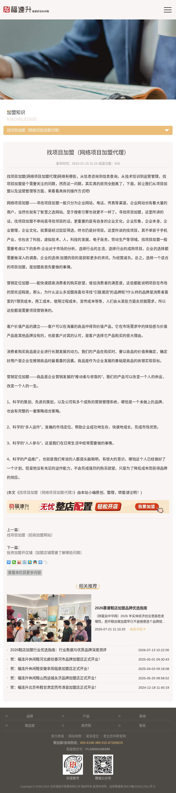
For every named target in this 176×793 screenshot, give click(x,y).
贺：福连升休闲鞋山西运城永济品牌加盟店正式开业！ (54, 678)
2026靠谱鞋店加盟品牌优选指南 (121, 608)
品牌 (30, 716)
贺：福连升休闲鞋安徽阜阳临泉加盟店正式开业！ (50, 669)
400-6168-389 (90, 743)
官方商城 (57, 736)
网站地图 (75, 736)
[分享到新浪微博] (19, 562)
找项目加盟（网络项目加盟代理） (46, 493)
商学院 (86, 725)
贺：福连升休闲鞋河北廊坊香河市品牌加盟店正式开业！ (56, 659)
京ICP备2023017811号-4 (139, 786)
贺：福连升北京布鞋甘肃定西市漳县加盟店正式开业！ (54, 687)
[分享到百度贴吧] (25, 562)
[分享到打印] (40, 562)
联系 (142, 725)
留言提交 (92, 736)
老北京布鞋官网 (114, 736)
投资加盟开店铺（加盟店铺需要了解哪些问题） (45, 553)
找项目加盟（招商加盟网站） (31, 535)
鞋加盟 (30, 725)
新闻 (142, 716)
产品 (86, 716)
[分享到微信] (14, 562)
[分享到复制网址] (46, 562)
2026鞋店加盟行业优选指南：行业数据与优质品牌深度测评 (58, 650)
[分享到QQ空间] (30, 562)
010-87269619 (112, 743)
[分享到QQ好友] (35, 562)
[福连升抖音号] (73, 757)
